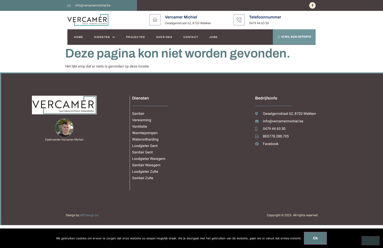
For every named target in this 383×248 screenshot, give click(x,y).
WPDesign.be (89, 215)
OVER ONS (164, 37)
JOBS (213, 37)
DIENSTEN (102, 37)
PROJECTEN (135, 37)
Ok (315, 238)
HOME (78, 37)
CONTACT (190, 37)
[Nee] (371, 240)
